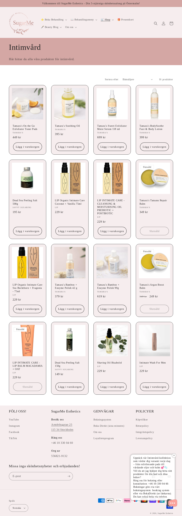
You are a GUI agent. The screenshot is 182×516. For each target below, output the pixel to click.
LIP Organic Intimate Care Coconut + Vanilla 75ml (70, 202)
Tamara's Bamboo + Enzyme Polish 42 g (66, 286)
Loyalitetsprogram (103, 438)
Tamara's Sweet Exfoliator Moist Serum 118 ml (112, 127)
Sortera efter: (112, 79)
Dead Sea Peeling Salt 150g (67, 364)
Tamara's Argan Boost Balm (152, 286)
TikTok (13, 438)
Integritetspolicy (145, 432)
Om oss (97, 432)
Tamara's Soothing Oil (67, 125)
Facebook (14, 432)
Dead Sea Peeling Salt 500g (25, 202)
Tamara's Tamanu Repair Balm (153, 202)
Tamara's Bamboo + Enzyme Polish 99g (108, 286)
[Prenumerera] (69, 476)
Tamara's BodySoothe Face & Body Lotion (152, 127)
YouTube (14, 419)
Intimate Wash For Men (153, 362)
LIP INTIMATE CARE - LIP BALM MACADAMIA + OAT (27, 365)
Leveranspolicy (144, 438)
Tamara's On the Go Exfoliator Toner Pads (25, 127)
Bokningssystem (102, 419)
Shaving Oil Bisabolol (109, 362)
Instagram (14, 426)
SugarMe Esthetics (165, 513)
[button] (53, 19)
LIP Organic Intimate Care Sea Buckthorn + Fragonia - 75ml (27, 288)
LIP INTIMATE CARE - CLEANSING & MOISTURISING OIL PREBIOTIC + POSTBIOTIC (111, 207)
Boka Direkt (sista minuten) (108, 426)
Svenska (17, 508)
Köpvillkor (142, 419)
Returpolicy (142, 426)
